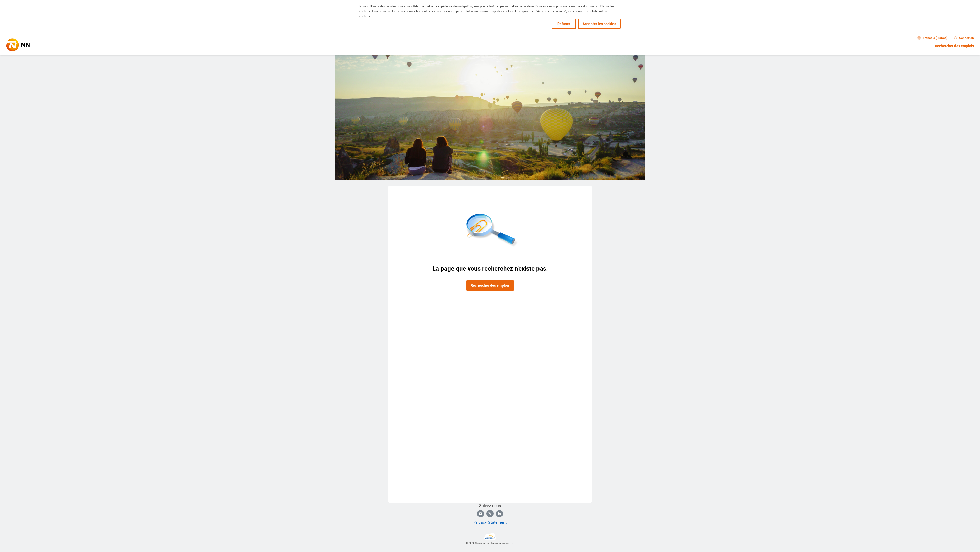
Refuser (563, 24)
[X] (490, 513)
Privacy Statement (490, 522)
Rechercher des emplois (954, 46)
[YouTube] (480, 513)
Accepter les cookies (599, 24)
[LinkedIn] (499, 513)
